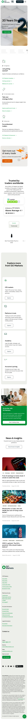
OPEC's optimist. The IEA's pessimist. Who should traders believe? (12, 545)
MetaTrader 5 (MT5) (6, 598)
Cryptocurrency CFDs (7, 586)
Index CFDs (4, 582)
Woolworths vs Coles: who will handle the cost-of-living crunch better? (12, 510)
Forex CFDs (4, 578)
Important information (7, 625)
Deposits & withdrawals (7, 613)
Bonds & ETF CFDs (6, 588)
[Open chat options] (24, 716)
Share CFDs (4, 580)
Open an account (6, 615)
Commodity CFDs (6, 584)
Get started (19, 1)
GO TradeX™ (5, 602)
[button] (25, 1)
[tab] (14, 223)
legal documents (21, 698)
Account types (5, 609)
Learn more (7, 161)
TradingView (5, 595)
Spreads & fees (5, 611)
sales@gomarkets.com (7, 651)
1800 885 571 (6, 642)
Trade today (7, 32)
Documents (4, 623)
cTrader (4, 600)
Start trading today (14, 422)
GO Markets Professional (7, 616)
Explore (9, 298)
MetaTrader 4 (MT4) (6, 597)
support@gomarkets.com (8, 646)
